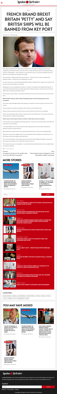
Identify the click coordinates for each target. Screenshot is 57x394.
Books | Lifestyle (7, 295)
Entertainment (20, 237)
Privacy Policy (10, 389)
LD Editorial (6, 35)
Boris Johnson (7, 131)
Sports (48, 295)
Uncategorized (20, 298)
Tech (18, 200)
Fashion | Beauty (31, 295)
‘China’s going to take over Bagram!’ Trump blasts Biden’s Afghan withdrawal (42, 153)
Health (38, 295)
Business (18, 282)
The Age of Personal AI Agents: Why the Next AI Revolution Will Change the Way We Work (34, 203)
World (28, 10)
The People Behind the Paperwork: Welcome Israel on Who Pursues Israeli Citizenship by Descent (10, 183)
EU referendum (19, 116)
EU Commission (35, 139)
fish (4, 74)
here (32, 119)
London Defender (10, 148)
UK (22, 218)
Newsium (33, 392)
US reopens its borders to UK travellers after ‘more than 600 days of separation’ (15, 153)
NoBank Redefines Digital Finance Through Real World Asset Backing (27, 183)
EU (23, 141)
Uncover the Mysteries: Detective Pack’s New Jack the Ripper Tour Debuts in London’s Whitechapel (33, 275)
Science (43, 295)
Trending (6, 165)
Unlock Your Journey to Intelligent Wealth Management (33, 284)
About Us (4, 389)
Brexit (49, 87)
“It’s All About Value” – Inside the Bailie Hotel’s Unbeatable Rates (33, 248)
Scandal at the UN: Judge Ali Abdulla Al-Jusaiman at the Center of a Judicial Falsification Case (46, 183)
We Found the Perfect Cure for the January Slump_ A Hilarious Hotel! (34, 257)
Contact (17, 389)
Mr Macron (51, 121)
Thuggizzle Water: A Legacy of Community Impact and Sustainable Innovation (32, 239)
